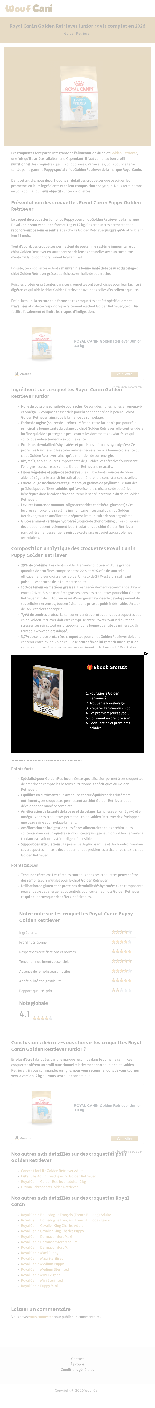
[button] (145, 653)
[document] (77, 704)
